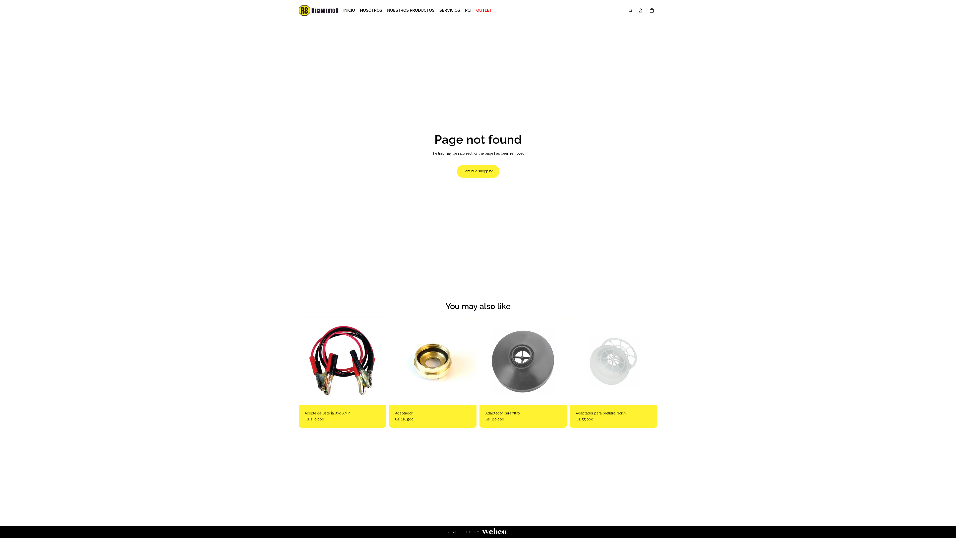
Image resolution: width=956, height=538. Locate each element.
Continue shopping (478, 171)
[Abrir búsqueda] (630, 10)
